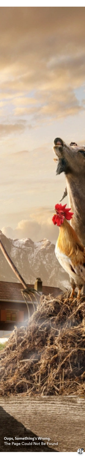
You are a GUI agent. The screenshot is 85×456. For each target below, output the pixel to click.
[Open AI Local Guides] (80, 451)
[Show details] (82, 449)
